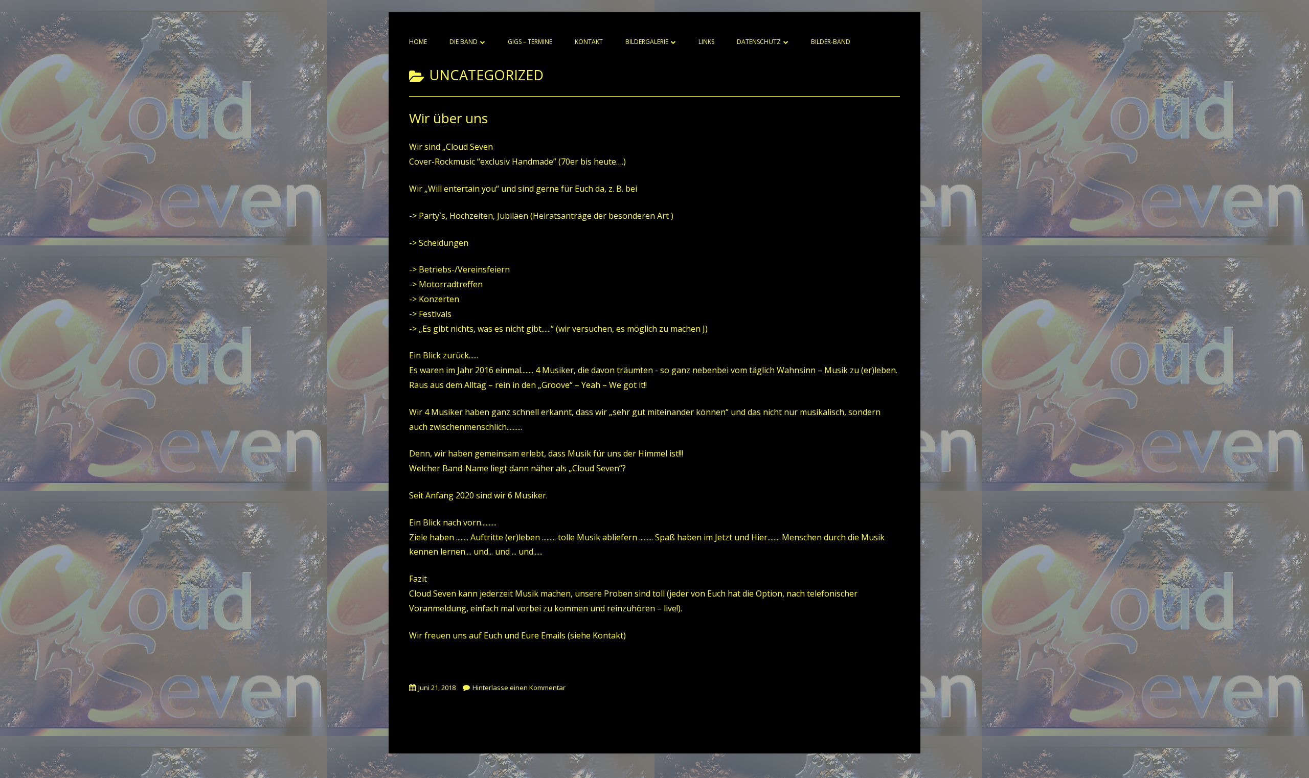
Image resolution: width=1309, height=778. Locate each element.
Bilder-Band (830, 41)
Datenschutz (759, 41)
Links (706, 41)
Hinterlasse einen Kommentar (519, 687)
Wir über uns (448, 118)
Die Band (463, 41)
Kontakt (589, 41)
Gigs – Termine (530, 41)
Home (418, 41)
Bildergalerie (646, 41)
